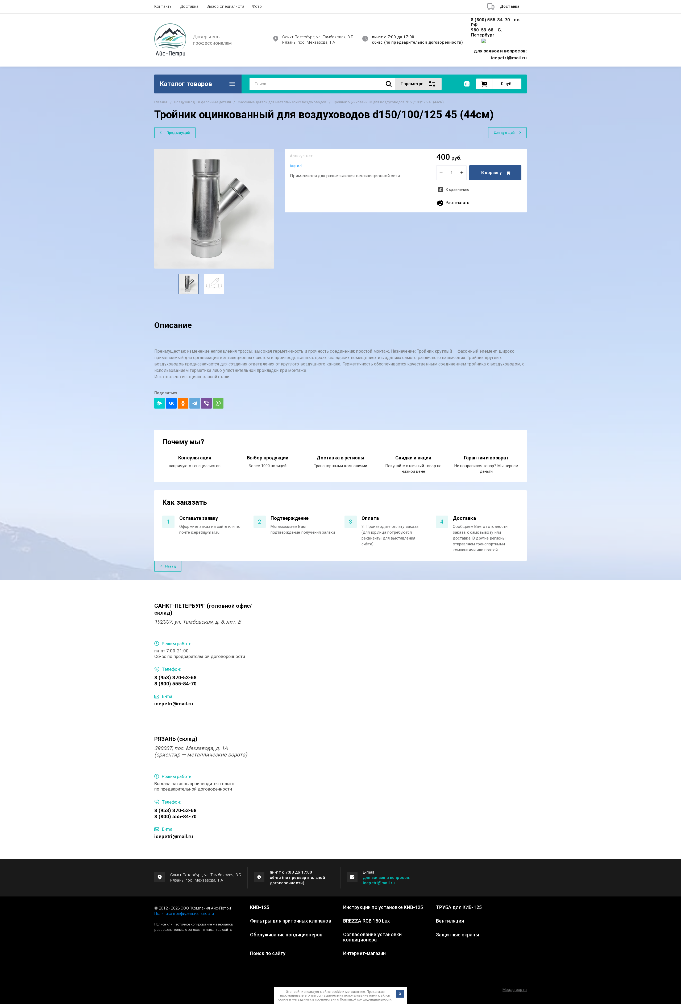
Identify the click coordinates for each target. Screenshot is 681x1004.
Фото (257, 6)
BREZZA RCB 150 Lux (366, 921)
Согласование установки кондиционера (372, 937)
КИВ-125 (259, 907)
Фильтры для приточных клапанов (290, 921)
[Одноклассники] (183, 403)
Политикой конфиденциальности (365, 999)
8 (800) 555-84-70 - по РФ (495, 22)
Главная (161, 102)
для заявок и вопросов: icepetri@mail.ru (386, 880)
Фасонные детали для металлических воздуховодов (282, 102)
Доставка (189, 6)
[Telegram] (194, 403)
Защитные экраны (457, 934)
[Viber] (206, 403)
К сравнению (457, 189)
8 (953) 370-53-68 (175, 677)
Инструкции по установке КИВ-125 (383, 907)
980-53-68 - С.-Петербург (487, 32)
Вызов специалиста (225, 6)
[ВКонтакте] (171, 403)
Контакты (163, 6)
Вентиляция (450, 921)
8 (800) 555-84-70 (175, 684)
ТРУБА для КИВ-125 (459, 907)
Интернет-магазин (364, 953)
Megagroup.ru (515, 989)
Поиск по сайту (267, 953)
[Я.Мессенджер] (159, 403)
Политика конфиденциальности (184, 913)
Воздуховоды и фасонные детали (202, 102)
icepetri (296, 166)
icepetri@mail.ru (173, 704)
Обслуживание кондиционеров (286, 934)
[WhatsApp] (218, 403)
